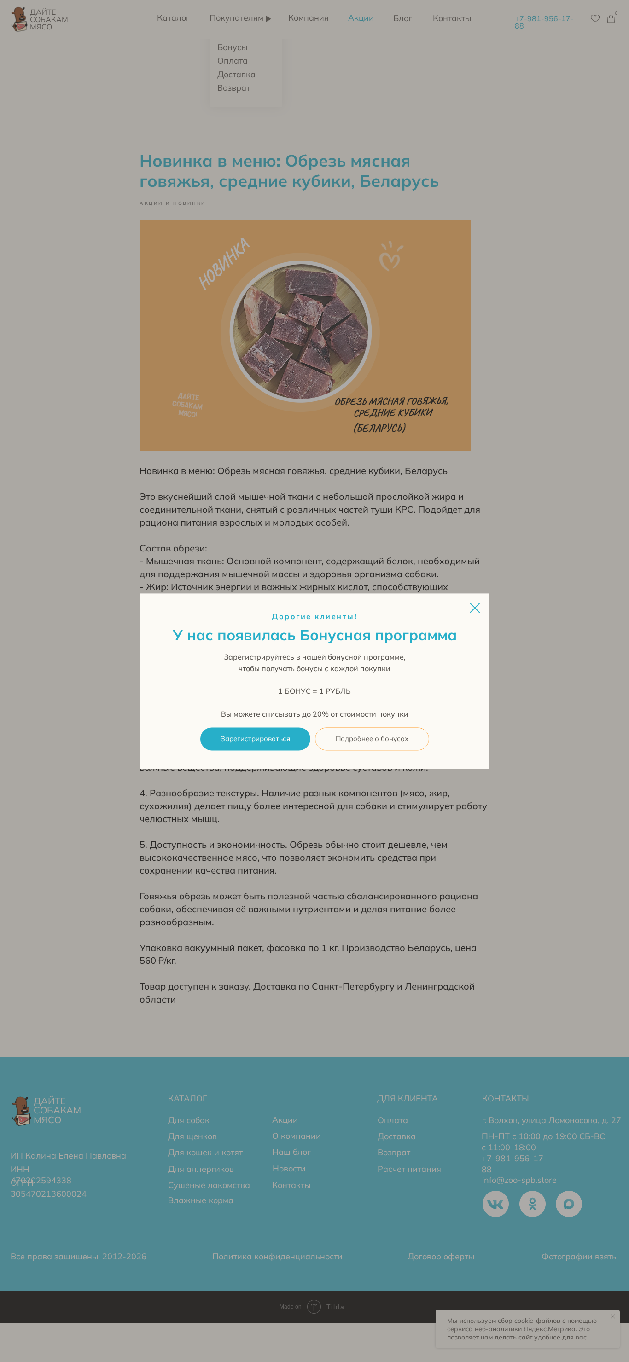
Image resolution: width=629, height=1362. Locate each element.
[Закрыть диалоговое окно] (475, 608)
